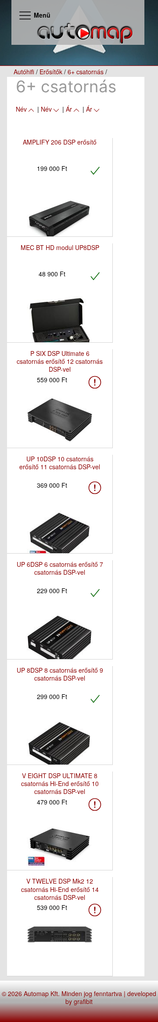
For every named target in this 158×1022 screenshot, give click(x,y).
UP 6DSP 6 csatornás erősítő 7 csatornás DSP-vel (60, 568)
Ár (69, 109)
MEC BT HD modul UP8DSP (60, 247)
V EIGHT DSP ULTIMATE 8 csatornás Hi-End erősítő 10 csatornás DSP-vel (60, 783)
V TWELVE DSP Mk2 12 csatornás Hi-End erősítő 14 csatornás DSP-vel (60, 889)
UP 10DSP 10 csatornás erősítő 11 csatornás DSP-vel (59, 462)
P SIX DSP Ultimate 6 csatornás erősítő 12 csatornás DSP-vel (60, 361)
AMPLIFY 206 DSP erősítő (60, 142)
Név (21, 109)
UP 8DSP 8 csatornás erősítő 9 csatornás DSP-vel (60, 674)
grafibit (83, 1001)
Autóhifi (24, 71)
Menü (41, 15)
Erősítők (51, 71)
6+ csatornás (86, 71)
